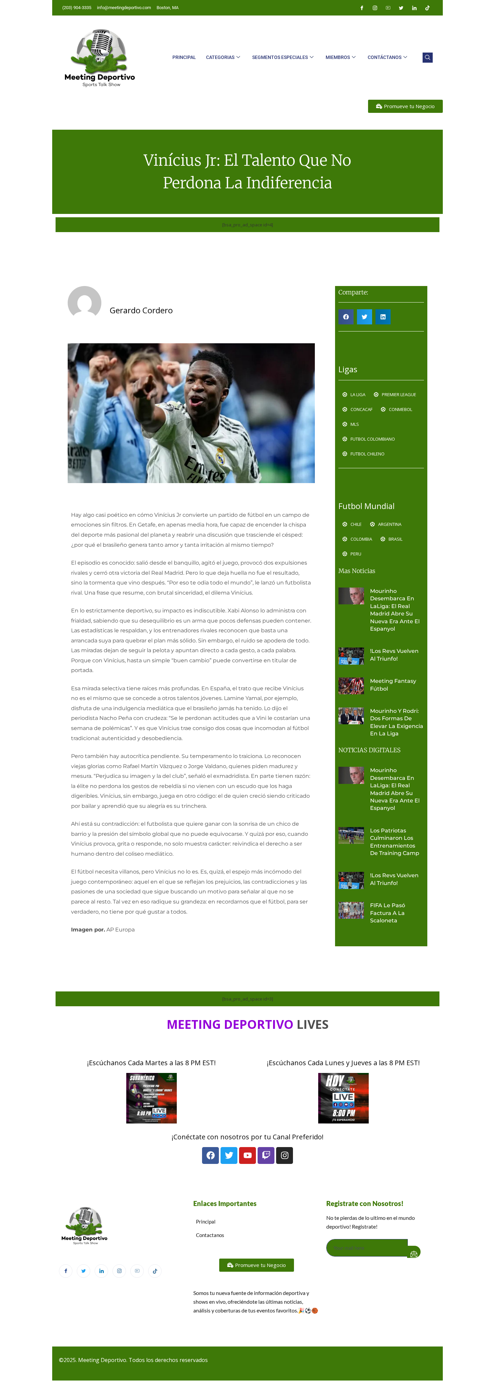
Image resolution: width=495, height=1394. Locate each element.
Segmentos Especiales (280, 57)
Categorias (220, 57)
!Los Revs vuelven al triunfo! (394, 655)
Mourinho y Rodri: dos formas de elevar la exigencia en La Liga (396, 722)
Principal (184, 57)
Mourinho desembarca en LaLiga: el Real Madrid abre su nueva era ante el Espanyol (395, 610)
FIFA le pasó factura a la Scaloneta (387, 913)
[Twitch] (266, 1155)
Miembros (338, 57)
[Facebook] (362, 8)
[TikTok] (155, 1271)
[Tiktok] (427, 8)
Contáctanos (384, 57)
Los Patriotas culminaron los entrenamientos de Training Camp (396, 841)
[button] (428, 58)
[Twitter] (401, 8)
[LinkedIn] (414, 8)
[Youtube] (388, 8)
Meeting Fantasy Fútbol (393, 685)
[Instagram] (375, 8)
